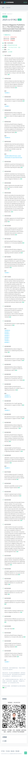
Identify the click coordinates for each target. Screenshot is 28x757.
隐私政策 (12, 751)
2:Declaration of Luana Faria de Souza (13, 157)
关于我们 (3, 751)
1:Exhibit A (6, 92)
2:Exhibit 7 (6, 332)
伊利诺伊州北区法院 (12, 45)
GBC (9, 49)
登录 (26, 2)
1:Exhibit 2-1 (7, 395)
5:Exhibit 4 (6, 337)
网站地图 (17, 751)
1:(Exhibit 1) (7, 410)
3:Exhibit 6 (6, 333)
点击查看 (10, 52)
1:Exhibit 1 (6, 106)
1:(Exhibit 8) (7, 330)
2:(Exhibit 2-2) (7, 397)
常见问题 (8, 751)
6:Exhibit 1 (6, 339)
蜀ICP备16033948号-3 (18, 753)
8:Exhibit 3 (6, 342)
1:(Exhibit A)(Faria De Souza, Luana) (12, 156)
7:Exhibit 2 (6, 340)
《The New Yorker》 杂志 (14, 47)
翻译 (9, 74)
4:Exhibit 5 (6, 335)
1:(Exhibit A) (7, 137)
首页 (3, 7)
